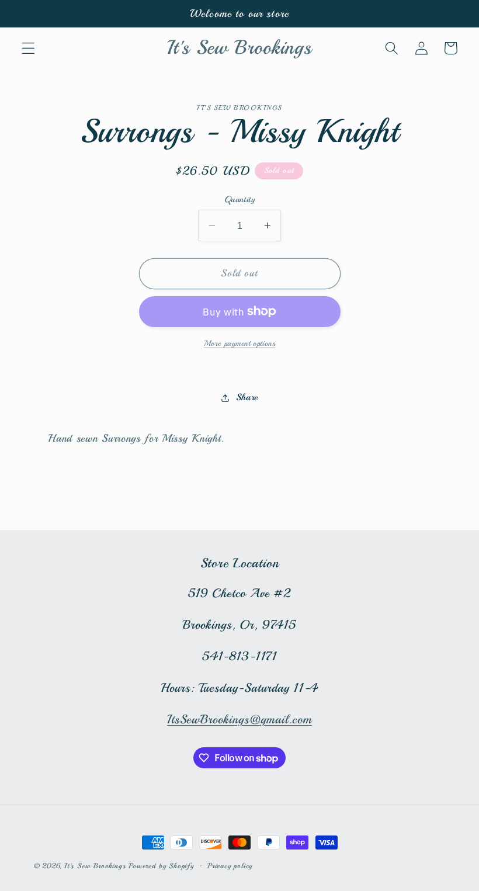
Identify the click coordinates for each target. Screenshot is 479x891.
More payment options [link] (240, 343)
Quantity (239, 199)
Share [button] (247, 397)
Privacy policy (229, 866)
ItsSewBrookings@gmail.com (239, 719)
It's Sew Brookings (95, 866)
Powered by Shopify (161, 866)
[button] (28, 48)
